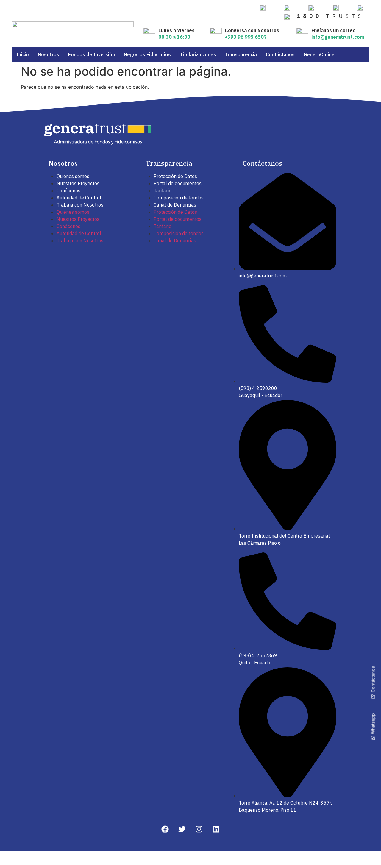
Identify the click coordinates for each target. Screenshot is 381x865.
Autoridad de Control (79, 198)
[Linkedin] (216, 829)
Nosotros (48, 54)
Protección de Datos (175, 176)
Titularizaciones (198, 54)
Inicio (22, 54)
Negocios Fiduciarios (147, 54)
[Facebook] (165, 829)
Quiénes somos (73, 176)
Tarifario (162, 190)
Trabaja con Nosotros (80, 205)
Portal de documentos (178, 183)
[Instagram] (199, 829)
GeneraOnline (319, 54)
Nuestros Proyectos (78, 183)
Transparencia (241, 54)
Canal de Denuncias (175, 205)
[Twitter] (182, 829)
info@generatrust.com (337, 37)
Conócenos (68, 190)
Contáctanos (280, 54)
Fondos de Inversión (91, 54)
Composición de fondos (179, 198)
